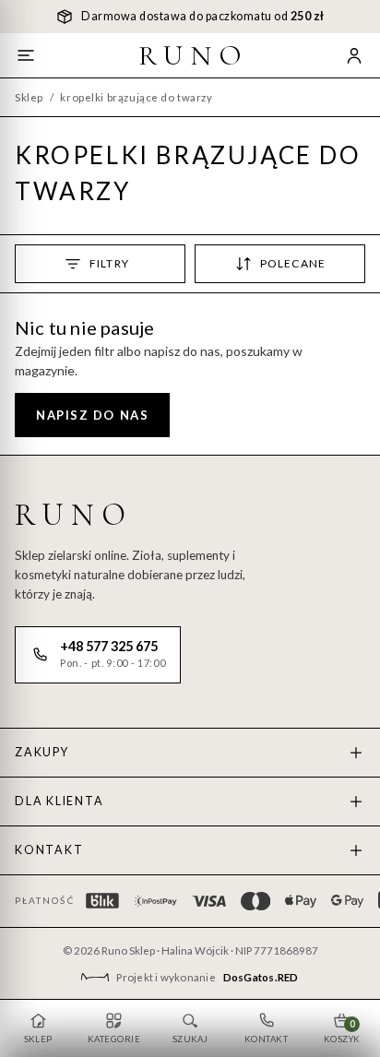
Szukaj (190, 1039)
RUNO (193, 55)
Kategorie (114, 1039)
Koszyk (342, 1031)
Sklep (29, 97)
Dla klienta (59, 801)
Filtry (109, 263)
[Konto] (354, 55)
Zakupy (42, 752)
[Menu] (26, 55)
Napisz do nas (92, 415)
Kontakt (49, 850)
